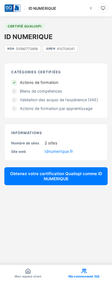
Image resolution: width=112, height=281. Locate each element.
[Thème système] (103, 8)
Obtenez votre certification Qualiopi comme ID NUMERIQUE (56, 176)
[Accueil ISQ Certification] (12, 8)
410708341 (60, 49)
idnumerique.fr (59, 151)
